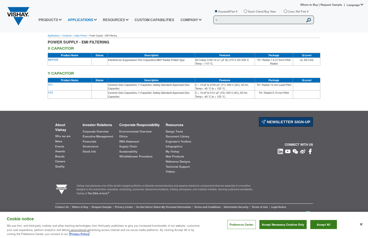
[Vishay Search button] (308, 20)
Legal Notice (278, 207)
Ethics (123, 136)
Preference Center (241, 224)
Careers (60, 161)
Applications (54, 35)
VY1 (50, 84)
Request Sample (102, 207)
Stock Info (89, 151)
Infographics (174, 146)
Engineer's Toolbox (178, 141)
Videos (170, 171)
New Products (175, 156)
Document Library (177, 136)
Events (59, 146)
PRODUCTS (48, 20)
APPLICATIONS (80, 20)
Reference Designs (178, 161)
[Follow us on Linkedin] (280, 151)
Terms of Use (260, 207)
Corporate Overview (96, 131)
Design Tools (174, 131)
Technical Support (178, 167)
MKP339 (53, 59)
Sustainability (128, 151)
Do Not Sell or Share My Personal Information (164, 207)
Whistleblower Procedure (135, 156)
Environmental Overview (135, 131)
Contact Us (62, 207)
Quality (60, 166)
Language (353, 5)
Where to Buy (309, 4)
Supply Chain (128, 146)
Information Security (236, 207)
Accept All (323, 224)
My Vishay (172, 151)
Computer (67, 35)
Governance (90, 146)
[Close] (361, 224)
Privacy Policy (79, 234)
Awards (60, 151)
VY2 (50, 92)
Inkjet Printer (80, 35)
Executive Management (98, 136)
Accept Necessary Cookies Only (283, 224)
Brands (60, 156)
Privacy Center (124, 207)
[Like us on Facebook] (310, 151)
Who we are (62, 136)
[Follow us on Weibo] (302, 151)
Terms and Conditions (207, 207)
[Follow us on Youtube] (287, 151)
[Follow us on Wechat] (295, 151)
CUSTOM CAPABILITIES (154, 20)
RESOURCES (114, 20)
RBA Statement (129, 141)
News (58, 141)
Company (189, 20)
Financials (89, 141)
